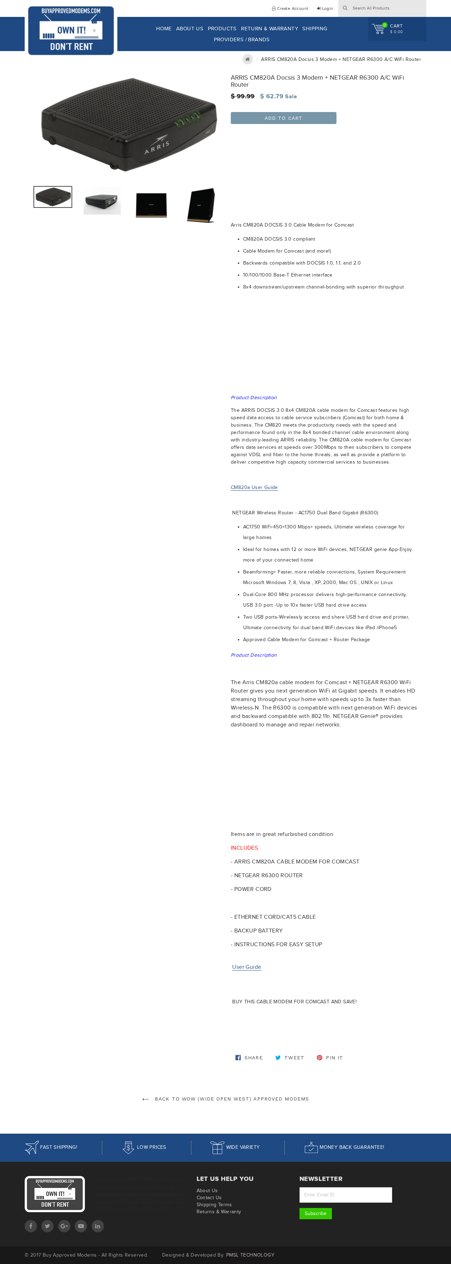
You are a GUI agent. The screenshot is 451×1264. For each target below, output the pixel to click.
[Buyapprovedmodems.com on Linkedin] (98, 1226)
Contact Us (209, 1197)
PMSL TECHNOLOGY (250, 1255)
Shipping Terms (214, 1204)
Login (327, 8)
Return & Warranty (269, 28)
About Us (189, 28)
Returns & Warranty (219, 1211)
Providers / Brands (242, 39)
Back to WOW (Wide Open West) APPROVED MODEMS (231, 1099)
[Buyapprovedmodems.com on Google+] (64, 1226)
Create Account (292, 8)
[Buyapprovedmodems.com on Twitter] (47, 1226)
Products (222, 28)
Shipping (314, 28)
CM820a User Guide (254, 487)
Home (164, 28)
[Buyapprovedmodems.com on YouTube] (81, 1226)
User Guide (246, 967)
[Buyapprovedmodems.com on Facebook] (31, 1226)
